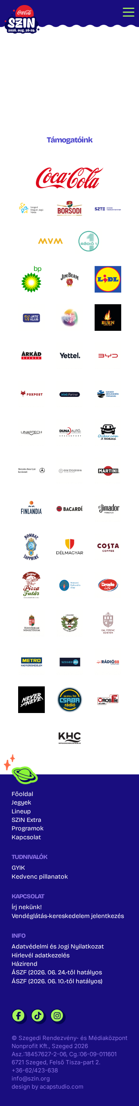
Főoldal (22, 794)
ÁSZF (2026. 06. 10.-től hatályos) (57, 981)
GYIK (18, 867)
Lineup (21, 811)
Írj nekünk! (27, 907)
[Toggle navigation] (128, 11)
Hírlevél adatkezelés (41, 955)
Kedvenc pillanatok (40, 876)
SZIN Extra (26, 819)
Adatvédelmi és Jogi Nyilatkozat (58, 946)
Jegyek (21, 802)
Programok (28, 828)
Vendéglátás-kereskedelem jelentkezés (68, 916)
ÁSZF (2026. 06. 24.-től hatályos (57, 972)
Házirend (24, 963)
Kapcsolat (26, 837)
